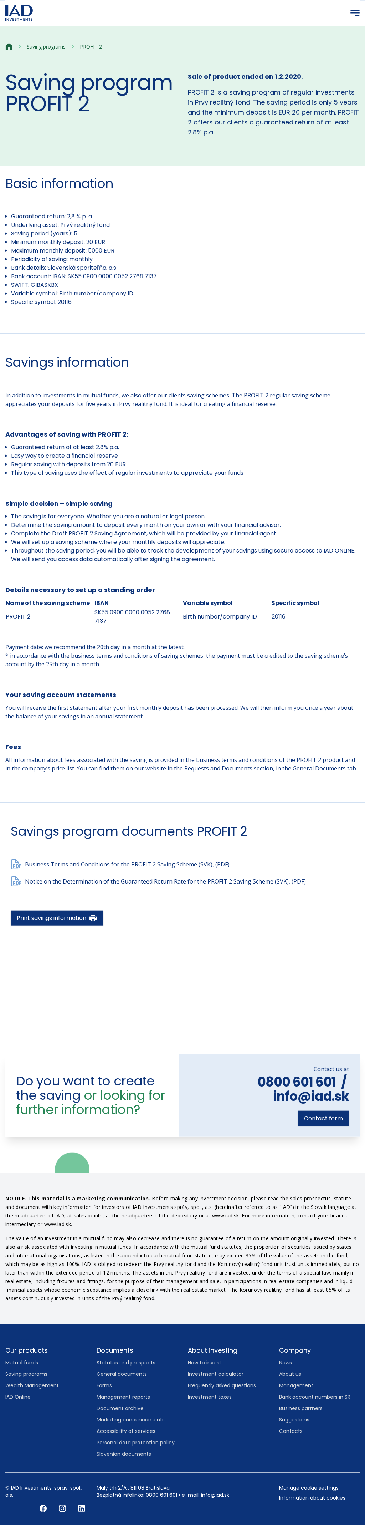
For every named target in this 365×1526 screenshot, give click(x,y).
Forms (104, 1385)
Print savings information (51, 918)
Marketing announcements (131, 1420)
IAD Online (18, 1397)
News (285, 1363)
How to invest (204, 1363)
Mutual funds (21, 1363)
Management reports (123, 1397)
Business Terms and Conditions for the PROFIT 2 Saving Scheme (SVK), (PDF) (127, 865)
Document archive (120, 1408)
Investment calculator (215, 1374)
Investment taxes (210, 1397)
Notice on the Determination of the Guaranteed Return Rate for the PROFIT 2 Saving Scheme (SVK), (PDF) (165, 882)
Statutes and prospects (126, 1363)
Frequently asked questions (222, 1385)
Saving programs (46, 47)
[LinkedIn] (81, 1508)
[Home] (8, 46)
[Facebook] (44, 1508)
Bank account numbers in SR (314, 1397)
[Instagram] (63, 1508)
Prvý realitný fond (85, 225)
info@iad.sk (311, 1097)
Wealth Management (32, 1385)
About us (290, 1374)
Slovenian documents (124, 1454)
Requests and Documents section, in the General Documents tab (270, 769)
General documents (122, 1374)
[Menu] (355, 13)
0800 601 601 (296, 1082)
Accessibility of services (126, 1431)
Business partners (301, 1408)
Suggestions (294, 1420)
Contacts (291, 1431)
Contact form (323, 1119)
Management (296, 1385)
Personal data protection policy (136, 1442)
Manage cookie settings (309, 1488)
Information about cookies (312, 1498)
